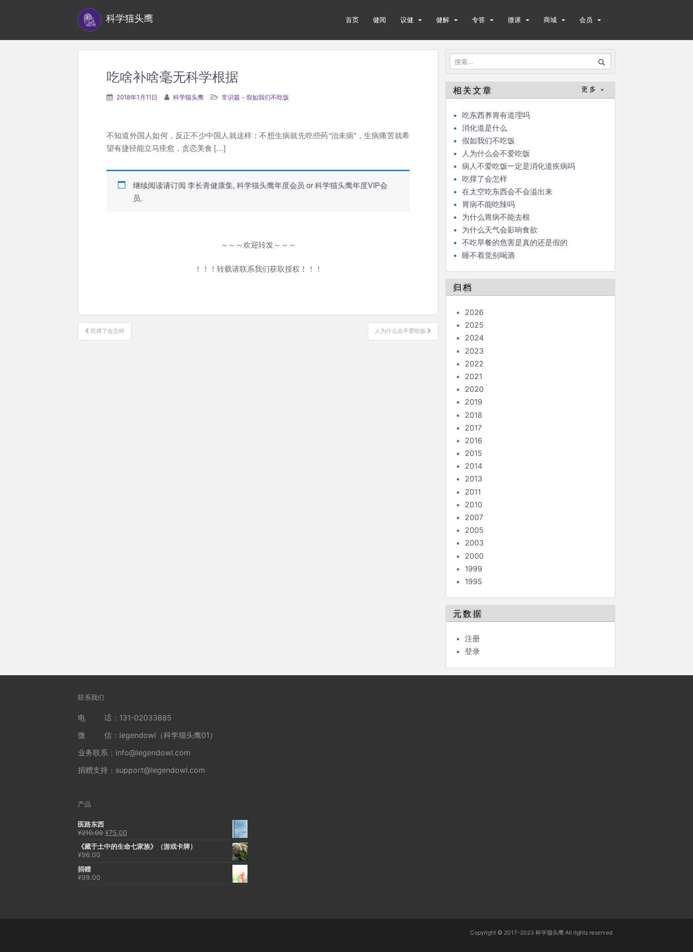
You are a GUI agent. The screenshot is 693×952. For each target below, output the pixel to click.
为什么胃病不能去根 (496, 217)
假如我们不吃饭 (488, 140)
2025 (474, 325)
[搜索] (602, 61)
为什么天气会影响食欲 (499, 229)
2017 (473, 427)
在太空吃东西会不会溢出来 (507, 191)
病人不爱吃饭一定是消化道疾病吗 (518, 166)
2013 (473, 478)
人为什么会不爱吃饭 (496, 153)
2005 (474, 530)
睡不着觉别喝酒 (488, 255)
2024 (474, 337)
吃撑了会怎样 (484, 178)
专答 (478, 19)
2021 (473, 376)
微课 (514, 19)
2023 (474, 351)
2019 (473, 401)
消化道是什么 (484, 127)
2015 (473, 453)
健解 (442, 19)
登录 (472, 651)
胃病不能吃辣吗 (488, 204)
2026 (474, 312)
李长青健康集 (210, 185)
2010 (473, 504)
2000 (474, 556)
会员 (586, 19)
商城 (550, 19)
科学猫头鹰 (188, 97)
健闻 (379, 19)
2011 (473, 492)
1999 (473, 568)
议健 (406, 19)
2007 (474, 517)
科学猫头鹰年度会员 (271, 185)
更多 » (593, 89)
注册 (472, 638)
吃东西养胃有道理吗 (496, 115)
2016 (473, 440)
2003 (474, 542)
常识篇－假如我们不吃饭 (255, 97)
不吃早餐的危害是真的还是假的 (515, 242)
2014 (473, 466)
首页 (352, 19)
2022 (474, 363)
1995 (473, 581)
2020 (474, 389)
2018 (473, 415)
